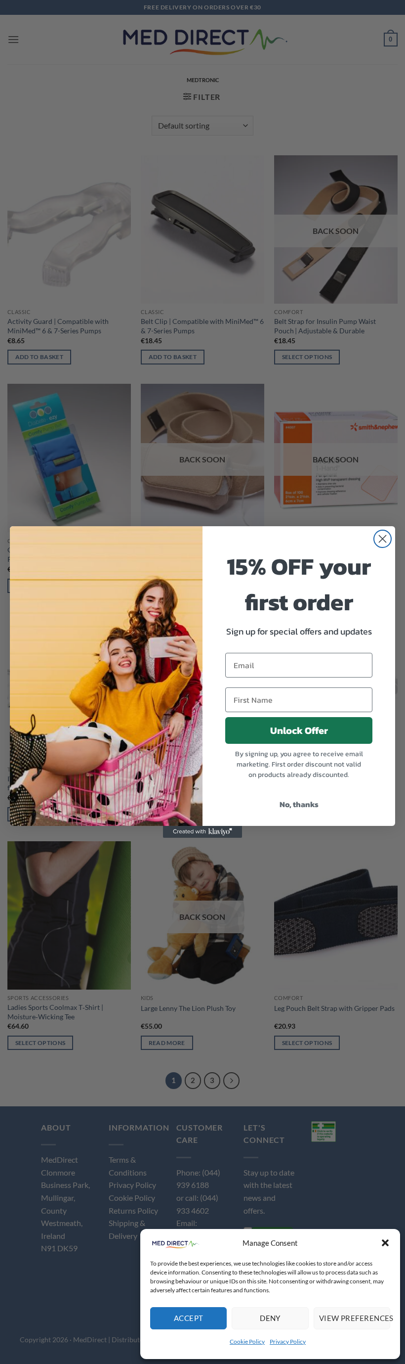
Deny (270, 1318)
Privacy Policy (288, 1341)
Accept (188, 1318)
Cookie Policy (247, 1341)
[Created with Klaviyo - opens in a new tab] (202, 832)
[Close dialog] (382, 538)
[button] (385, 1243)
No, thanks (299, 804)
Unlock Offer (299, 730)
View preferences (354, 1318)
